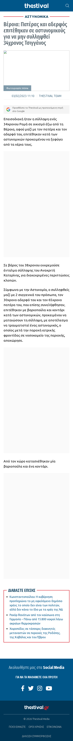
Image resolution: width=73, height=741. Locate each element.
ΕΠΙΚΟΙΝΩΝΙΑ (54, 726)
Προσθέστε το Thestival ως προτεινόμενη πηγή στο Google (37, 109)
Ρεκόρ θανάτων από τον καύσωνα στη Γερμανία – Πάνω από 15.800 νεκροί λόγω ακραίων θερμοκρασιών (36, 619)
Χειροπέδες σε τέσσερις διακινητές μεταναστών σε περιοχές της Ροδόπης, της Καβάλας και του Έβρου (35, 633)
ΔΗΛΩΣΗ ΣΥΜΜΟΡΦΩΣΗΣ (36, 736)
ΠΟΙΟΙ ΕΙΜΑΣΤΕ (17, 726)
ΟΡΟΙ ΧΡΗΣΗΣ (36, 726)
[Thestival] (36, 5)
